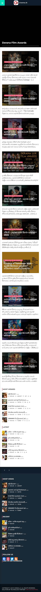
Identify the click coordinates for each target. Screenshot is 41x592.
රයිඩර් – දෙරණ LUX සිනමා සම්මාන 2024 (19, 233)
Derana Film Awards (13, 62)
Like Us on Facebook (12, 561)
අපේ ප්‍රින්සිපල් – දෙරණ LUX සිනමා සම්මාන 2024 (19, 367)
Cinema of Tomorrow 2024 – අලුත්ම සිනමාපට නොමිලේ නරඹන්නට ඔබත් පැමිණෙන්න (18, 266)
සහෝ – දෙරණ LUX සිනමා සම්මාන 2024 (19, 99)
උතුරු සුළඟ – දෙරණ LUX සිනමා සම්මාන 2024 (18, 66)
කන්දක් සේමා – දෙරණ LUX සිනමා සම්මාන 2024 (19, 133)
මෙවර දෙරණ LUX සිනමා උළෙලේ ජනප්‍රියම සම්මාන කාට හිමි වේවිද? (19, 166)
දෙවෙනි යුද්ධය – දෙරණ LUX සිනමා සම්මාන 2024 (20, 334)
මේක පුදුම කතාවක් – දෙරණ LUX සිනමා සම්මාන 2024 (18, 200)
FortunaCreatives (31, 589)
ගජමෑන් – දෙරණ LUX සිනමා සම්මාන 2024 (20, 300)
